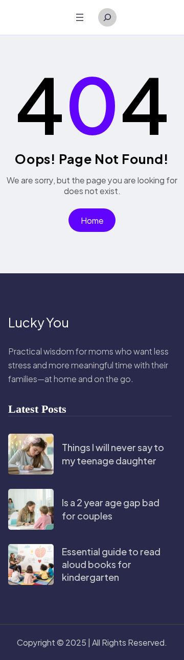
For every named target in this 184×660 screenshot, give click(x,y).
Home (92, 220)
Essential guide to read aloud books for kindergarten (111, 564)
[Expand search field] (107, 17)
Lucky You (38, 322)
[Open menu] (80, 17)
